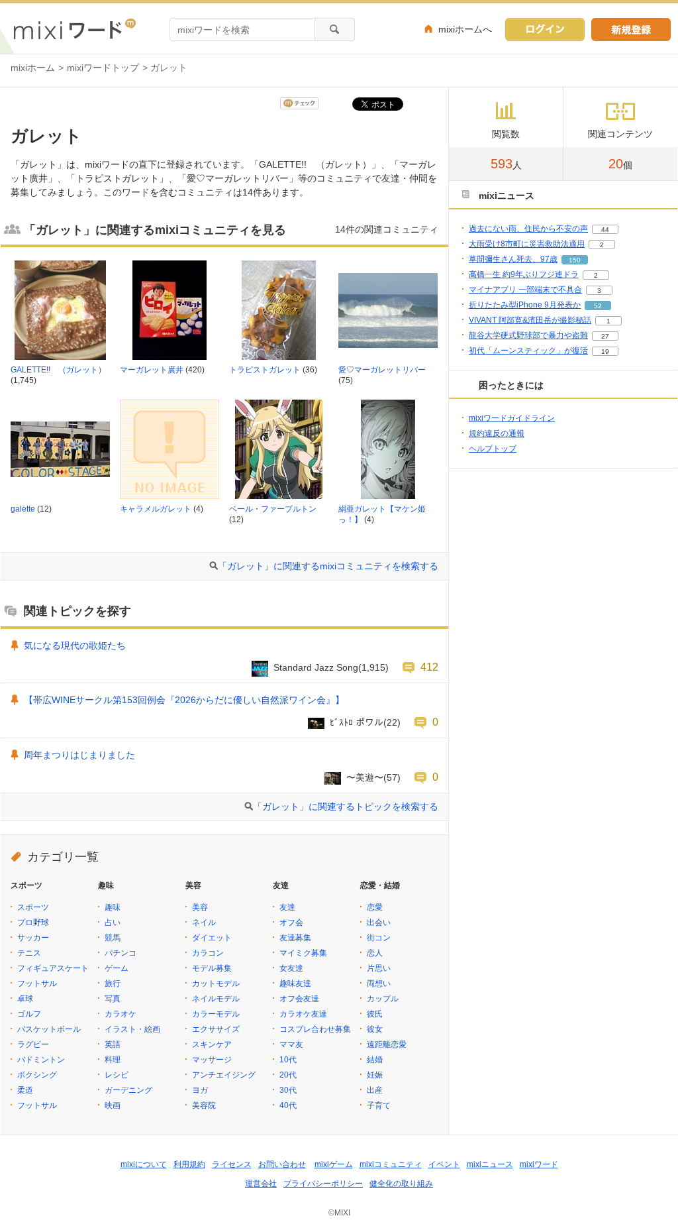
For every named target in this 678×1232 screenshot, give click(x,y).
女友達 (291, 968)
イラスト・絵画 (132, 1029)
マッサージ (212, 1059)
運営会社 (261, 1183)
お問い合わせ (282, 1164)
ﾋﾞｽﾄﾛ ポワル (356, 722)
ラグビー (33, 1044)
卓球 (25, 998)
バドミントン (41, 1059)
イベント (444, 1164)
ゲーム (116, 968)
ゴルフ (29, 1014)
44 (605, 229)
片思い (379, 968)
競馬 (113, 937)
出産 (375, 1090)
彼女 (375, 1029)
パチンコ (120, 953)
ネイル (204, 922)
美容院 (204, 1105)
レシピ (116, 1075)
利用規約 (189, 1164)
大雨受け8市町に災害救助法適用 (527, 244)
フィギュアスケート (53, 968)
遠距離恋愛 (387, 1044)
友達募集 (295, 937)
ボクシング (37, 1075)
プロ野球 (33, 922)
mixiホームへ (465, 29)
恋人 (375, 953)
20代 (288, 1075)
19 (605, 351)
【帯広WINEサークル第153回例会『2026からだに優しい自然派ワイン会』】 (184, 700)
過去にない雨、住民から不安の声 (528, 228)
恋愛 (375, 907)
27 (605, 336)
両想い (379, 983)
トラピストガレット (265, 369)
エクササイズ (216, 1029)
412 (429, 667)
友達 (287, 907)
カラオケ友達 (303, 1014)
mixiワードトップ (103, 67)
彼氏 (375, 1014)
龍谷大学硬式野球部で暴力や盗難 (528, 335)
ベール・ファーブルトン (272, 509)
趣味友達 (295, 983)
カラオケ (120, 1014)
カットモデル (216, 983)
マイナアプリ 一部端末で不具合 (525, 289)
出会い (379, 922)
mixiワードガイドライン (512, 418)
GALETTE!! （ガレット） (58, 369)
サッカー (33, 937)
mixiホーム (33, 67)
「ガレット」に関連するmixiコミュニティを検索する (328, 566)
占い (113, 922)
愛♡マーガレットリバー (382, 369)
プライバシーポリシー (323, 1183)
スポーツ (33, 907)
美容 (200, 907)
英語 (113, 1044)
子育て (379, 1105)
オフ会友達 (299, 998)
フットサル (37, 983)
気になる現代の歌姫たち (75, 645)
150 (575, 260)
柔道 (25, 1090)
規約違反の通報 (496, 433)
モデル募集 (212, 968)
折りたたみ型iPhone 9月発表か (525, 304)
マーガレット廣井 (151, 369)
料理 (113, 1059)
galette (23, 509)
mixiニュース (490, 1164)
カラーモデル (216, 1014)
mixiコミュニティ (391, 1164)
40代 (288, 1105)
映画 (113, 1105)
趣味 (113, 907)
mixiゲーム (334, 1164)
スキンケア (212, 1044)
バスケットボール (49, 1029)
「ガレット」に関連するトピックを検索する (345, 806)
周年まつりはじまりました (79, 755)
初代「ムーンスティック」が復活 (528, 350)
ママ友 (291, 1044)
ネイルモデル (216, 998)
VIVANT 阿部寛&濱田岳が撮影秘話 (530, 320)
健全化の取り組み (401, 1183)
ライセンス (232, 1164)
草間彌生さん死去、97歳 (513, 259)
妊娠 (375, 1075)
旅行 (113, 983)
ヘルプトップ (492, 448)
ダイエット (212, 937)
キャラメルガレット (155, 509)
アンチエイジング (224, 1075)
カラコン (208, 953)
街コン (379, 937)
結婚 (375, 1059)
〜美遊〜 (364, 777)
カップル (383, 998)
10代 (288, 1059)
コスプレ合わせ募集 (315, 1029)
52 (598, 305)
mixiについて (144, 1164)
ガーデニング (128, 1090)
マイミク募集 (303, 953)
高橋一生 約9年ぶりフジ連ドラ (524, 274)
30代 (288, 1090)
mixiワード (539, 1164)
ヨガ (200, 1090)
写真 (113, 998)
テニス (29, 953)
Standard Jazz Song (315, 667)
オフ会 (291, 922)
